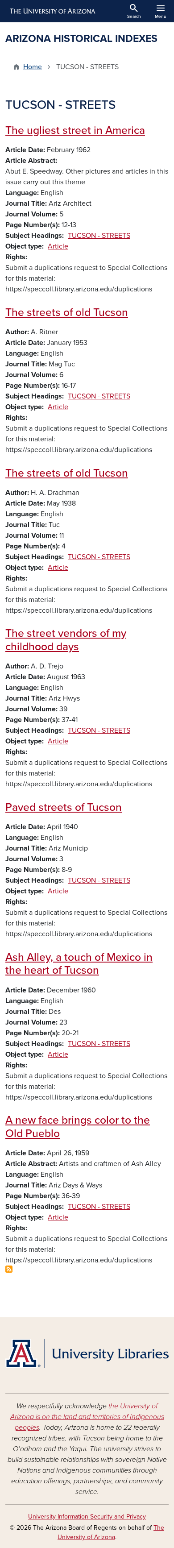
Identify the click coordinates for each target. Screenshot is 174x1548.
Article (58, 246)
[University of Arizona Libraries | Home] (87, 1353)
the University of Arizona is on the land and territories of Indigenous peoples (87, 1417)
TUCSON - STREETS (99, 235)
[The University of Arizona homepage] (52, 11)
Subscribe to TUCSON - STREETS (8, 1269)
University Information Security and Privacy (87, 1516)
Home (32, 66)
